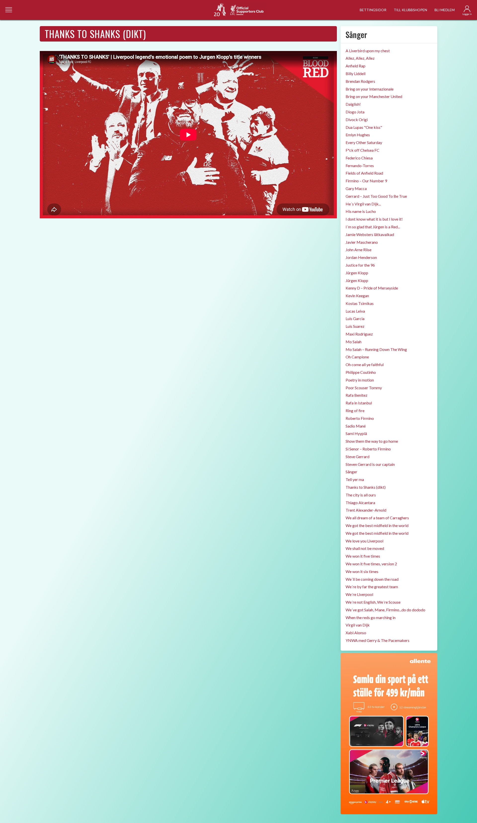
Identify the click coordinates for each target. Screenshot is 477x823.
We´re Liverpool (359, 594)
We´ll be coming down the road (372, 579)
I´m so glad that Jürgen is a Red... (373, 226)
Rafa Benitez (356, 395)
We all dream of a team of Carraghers (377, 517)
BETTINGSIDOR (373, 10)
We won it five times (363, 556)
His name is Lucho (361, 211)
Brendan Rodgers (360, 81)
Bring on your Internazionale (370, 89)
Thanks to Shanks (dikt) (366, 487)
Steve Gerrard (357, 456)
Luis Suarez (355, 326)
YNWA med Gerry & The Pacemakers (377, 640)
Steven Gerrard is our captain (370, 464)
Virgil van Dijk (358, 625)
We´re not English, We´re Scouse (373, 602)
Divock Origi (357, 119)
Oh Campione (357, 356)
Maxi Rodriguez (359, 334)
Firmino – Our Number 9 (366, 180)
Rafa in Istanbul (359, 402)
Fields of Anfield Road (364, 173)
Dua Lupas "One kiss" (364, 127)
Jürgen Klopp (357, 272)
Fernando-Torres (360, 165)
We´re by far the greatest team (372, 586)
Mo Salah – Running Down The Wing (376, 349)
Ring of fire (355, 410)
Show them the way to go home (372, 441)
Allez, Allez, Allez (360, 58)
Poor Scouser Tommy (364, 387)
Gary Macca (356, 188)
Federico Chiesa (359, 157)
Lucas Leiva (355, 311)
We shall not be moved (365, 548)
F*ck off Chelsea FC (362, 150)
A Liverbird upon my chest (368, 50)
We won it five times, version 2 (371, 563)
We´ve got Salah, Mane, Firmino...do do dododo (385, 609)
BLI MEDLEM (445, 10)
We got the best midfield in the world (377, 525)
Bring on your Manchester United (374, 96)
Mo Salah (353, 341)
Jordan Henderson (361, 257)
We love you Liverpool (364, 540)
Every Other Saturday (364, 142)
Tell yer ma (355, 479)
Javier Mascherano (362, 242)
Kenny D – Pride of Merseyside (372, 288)
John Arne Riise (358, 249)
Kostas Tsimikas (360, 303)
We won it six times (362, 571)
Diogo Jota (355, 111)
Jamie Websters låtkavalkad (370, 234)
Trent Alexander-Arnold (366, 510)
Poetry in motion (360, 380)
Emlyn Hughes (358, 134)
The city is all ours (361, 494)
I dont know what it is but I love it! (374, 219)
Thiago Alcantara (360, 502)
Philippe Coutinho (361, 372)
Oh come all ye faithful (365, 364)
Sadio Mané (356, 426)
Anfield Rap (355, 65)
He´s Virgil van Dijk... (363, 203)
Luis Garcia (355, 318)
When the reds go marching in (371, 617)
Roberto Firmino (360, 418)
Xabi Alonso (356, 632)
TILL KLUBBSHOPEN (410, 10)
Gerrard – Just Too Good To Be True (376, 196)
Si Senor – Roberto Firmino (368, 448)
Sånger (351, 471)
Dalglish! (353, 104)
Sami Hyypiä (356, 433)
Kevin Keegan (357, 295)
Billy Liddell (355, 73)
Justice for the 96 (360, 265)
